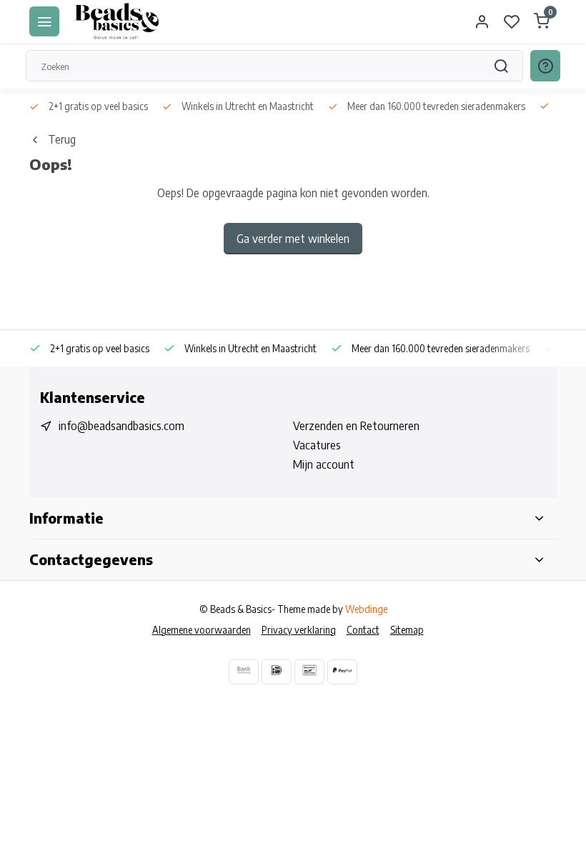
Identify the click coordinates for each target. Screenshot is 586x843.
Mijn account (323, 464)
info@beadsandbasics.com (121, 426)
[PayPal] (342, 671)
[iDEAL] (277, 671)
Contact (363, 630)
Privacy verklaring (299, 630)
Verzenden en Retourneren (356, 426)
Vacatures (317, 445)
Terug (62, 139)
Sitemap (407, 630)
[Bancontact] (309, 671)
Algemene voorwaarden (201, 630)
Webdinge (366, 609)
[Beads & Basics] (117, 21)
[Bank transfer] (244, 671)
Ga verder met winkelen (293, 238)
